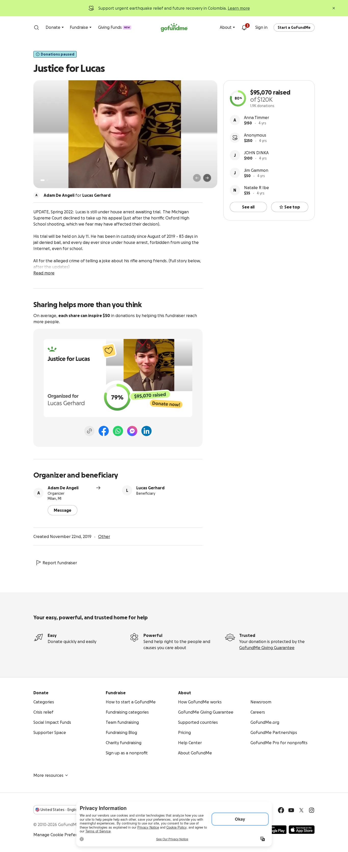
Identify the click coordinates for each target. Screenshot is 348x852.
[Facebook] (104, 431)
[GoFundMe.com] (174, 27)
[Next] (207, 178)
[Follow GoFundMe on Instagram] (311, 810)
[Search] (36, 27)
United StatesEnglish (60, 810)
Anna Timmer (256, 117)
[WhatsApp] (118, 431)
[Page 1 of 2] (43, 180)
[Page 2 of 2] (47, 180)
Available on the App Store (302, 829)
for (77, 195)
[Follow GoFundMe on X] (301, 810)
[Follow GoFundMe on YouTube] (291, 810)
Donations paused (57, 54)
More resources (48, 775)
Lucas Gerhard (150, 488)
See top (292, 207)
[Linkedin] (146, 431)
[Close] (334, 8)
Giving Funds (114, 27)
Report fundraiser (60, 562)
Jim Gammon (256, 170)
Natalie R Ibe (256, 187)
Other (104, 536)
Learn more (239, 8)
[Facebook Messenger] (132, 431)
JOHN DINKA (256, 152)
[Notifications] (244, 27)
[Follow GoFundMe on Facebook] (281, 810)
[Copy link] (89, 431)
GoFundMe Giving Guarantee (267, 647)
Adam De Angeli (63, 488)
